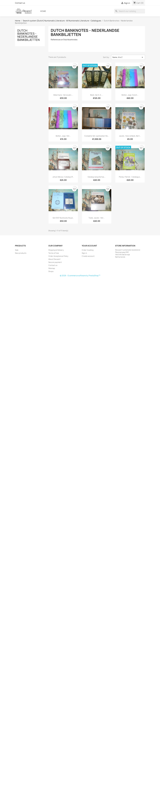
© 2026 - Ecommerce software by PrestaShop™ (80, 275)
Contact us (20, 3)
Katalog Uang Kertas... (97, 177)
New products (20, 253)
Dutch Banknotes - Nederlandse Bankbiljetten (28, 35)
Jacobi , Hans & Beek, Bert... (130, 136)
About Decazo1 (54, 259)
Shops (51, 271)
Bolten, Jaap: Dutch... (130, 95)
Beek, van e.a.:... (96, 95)
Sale (16, 250)
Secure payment (55, 262)
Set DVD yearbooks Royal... (63, 218)
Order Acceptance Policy (58, 256)
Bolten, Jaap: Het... (63, 136)
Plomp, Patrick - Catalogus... (130, 177)
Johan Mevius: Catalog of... (63, 177)
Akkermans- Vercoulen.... (63, 95)
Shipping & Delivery (56, 250)
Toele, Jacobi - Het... (97, 218)
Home (43, 11)
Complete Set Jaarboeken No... (96, 136)
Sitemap (51, 268)
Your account (89, 245)
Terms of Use (53, 253)
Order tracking (87, 250)
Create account (88, 256)
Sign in (84, 253)
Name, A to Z (128, 57)
